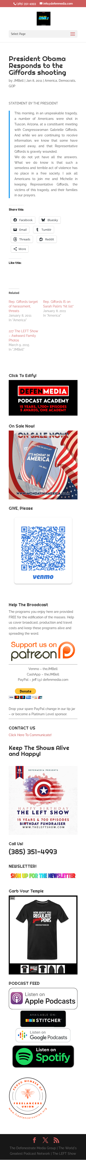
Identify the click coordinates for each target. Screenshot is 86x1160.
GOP (12, 86)
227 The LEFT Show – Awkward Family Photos (23, 335)
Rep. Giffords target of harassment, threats (23, 306)
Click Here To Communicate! (31, 735)
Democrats (67, 80)
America (51, 80)
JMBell (19, 80)
